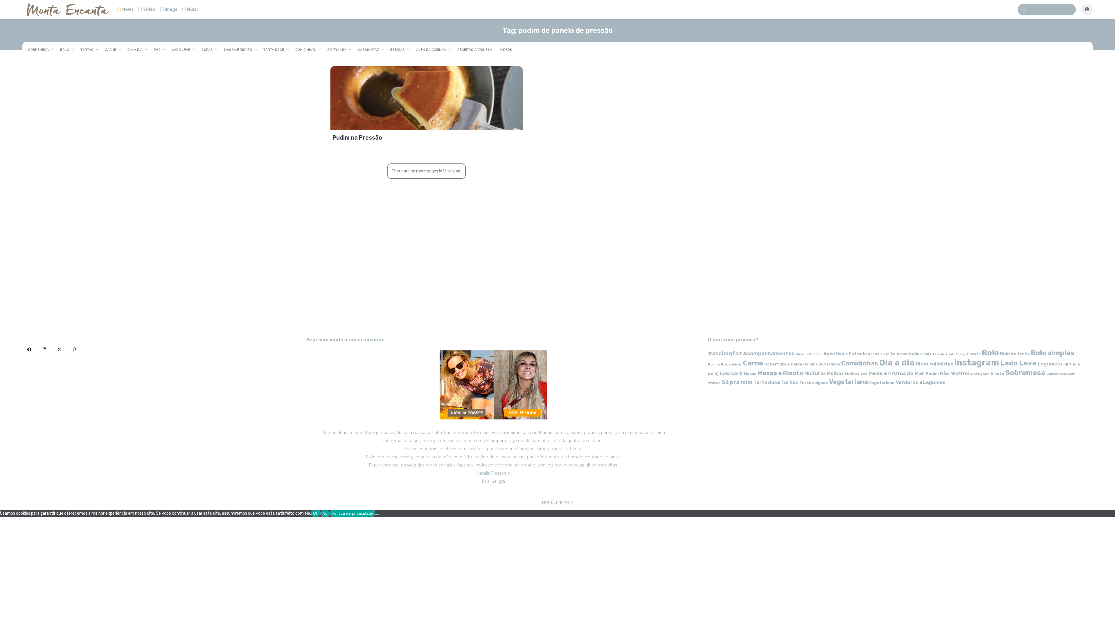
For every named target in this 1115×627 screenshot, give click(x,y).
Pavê (862, 374)
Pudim (932, 373)
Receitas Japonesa (474, 50)
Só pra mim (336, 50)
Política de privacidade (352, 513)
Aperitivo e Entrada (845, 353)
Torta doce (273, 50)
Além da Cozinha (431, 50)
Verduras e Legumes (920, 382)
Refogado (980, 374)
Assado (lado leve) (949, 354)
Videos (506, 50)
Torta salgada (813, 382)
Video (149, 9)
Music (193, 9)
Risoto (997, 374)
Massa (750, 373)
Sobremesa (38, 50)
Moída (851, 374)
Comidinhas (305, 50)
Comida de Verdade (821, 364)
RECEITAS (960, 374)
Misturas (815, 373)
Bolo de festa (1015, 353)
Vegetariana (848, 382)
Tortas (86, 50)
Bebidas (397, 50)
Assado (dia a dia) (914, 354)
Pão (157, 50)
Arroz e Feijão (881, 354)
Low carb (731, 373)
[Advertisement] (557, 277)
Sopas (207, 50)
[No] (377, 514)
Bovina (714, 364)
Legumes (1049, 364)
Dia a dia (135, 50)
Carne (110, 50)
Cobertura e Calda (783, 364)
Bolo (64, 50)
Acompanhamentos (768, 353)
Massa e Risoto (238, 50)
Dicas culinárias (934, 364)
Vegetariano (882, 382)
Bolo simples (1052, 353)
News (128, 9)
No (325, 513)
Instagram (976, 362)
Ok (315, 513)
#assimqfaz (368, 50)
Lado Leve (181, 50)
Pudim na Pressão (357, 137)
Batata (974, 354)
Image (171, 9)
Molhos (835, 373)
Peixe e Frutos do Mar (896, 373)
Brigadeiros (731, 364)
